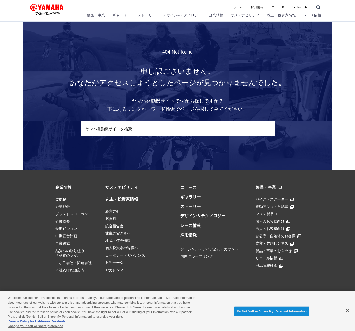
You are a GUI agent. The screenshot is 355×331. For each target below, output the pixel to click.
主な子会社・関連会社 (73, 263)
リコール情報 (266, 258)
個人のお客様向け (270, 221)
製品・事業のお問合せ (274, 251)
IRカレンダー (116, 270)
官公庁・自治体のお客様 (275, 236)
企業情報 (216, 15)
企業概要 (62, 221)
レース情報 (312, 15)
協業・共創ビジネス (272, 243)
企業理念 (62, 207)
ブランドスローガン (71, 214)
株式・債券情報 (118, 241)
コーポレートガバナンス (125, 255)
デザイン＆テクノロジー (203, 216)
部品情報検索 (266, 265)
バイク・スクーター (272, 199)
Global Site (300, 7)
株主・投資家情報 (281, 15)
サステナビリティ (245, 15)
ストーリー (147, 15)
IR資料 (110, 218)
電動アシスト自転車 (272, 207)
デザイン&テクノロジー (182, 15)
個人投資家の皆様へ (121, 248)
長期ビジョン (66, 229)
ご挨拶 (60, 199)
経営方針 (112, 211)
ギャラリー (121, 15)
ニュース (278, 7)
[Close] (347, 310)
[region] (177, 311)
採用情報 (257, 7)
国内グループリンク (196, 256)
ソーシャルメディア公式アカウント (209, 249)
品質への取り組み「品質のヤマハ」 (69, 253)
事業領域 (62, 243)
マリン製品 (265, 214)
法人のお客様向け (270, 229)
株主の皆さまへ (118, 233)
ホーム (238, 7)
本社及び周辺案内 (69, 270)
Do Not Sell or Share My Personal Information (272, 311)
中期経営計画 (66, 236)
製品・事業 (96, 15)
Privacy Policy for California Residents (36, 321)
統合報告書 (114, 226)
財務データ (114, 263)
